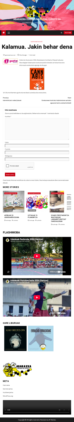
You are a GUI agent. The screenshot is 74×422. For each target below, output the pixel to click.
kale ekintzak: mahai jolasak (12, 99)
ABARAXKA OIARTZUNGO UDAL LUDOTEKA (37, 19)
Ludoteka (15, 220)
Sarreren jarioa (8, 389)
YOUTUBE (68, 32)
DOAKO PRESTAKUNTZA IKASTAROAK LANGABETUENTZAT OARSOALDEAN (60, 218)
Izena (6, 142)
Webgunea (8, 156)
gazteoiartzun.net (37, 41)
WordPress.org (8, 396)
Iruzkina (8, 116)
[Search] (61, 33)
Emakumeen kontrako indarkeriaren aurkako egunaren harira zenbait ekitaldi (56, 100)
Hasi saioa (6, 385)
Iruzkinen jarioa (8, 392)
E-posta (7, 149)
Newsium (43, 420)
